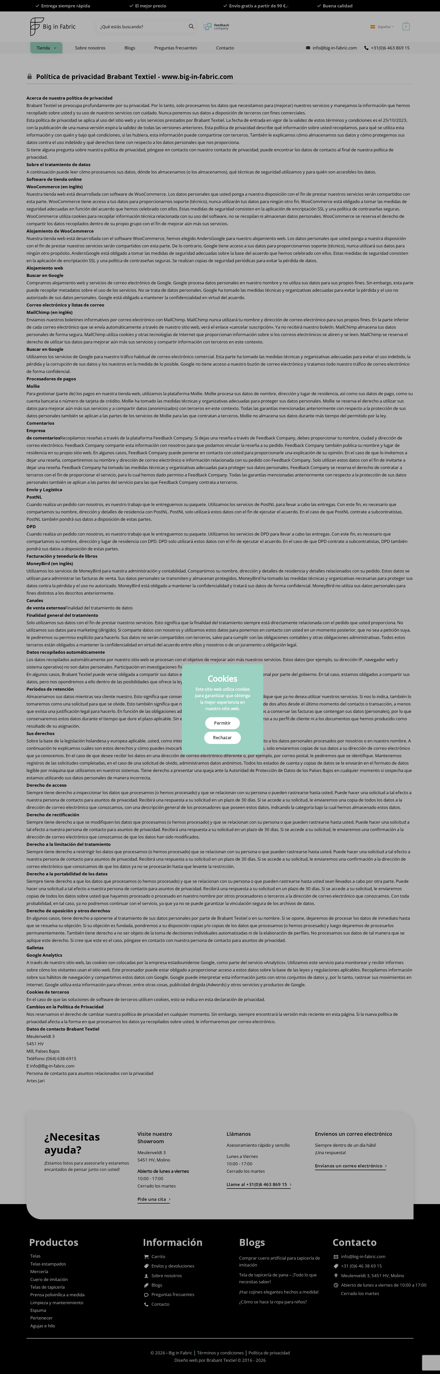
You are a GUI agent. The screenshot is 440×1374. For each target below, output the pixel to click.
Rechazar (222, 737)
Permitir (222, 723)
